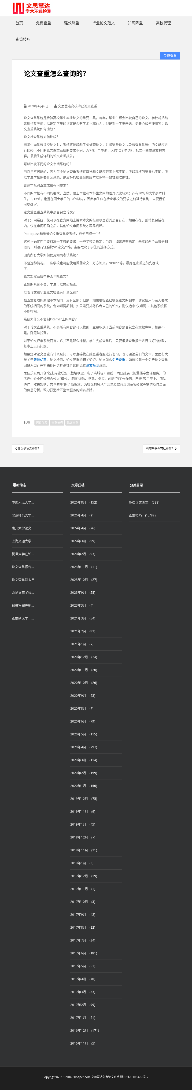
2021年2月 (78, 631)
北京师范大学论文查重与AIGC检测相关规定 (23, 515)
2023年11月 (79, 566)
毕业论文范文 (103, 23)
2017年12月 (79, 876)
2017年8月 (78, 927)
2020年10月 (79, 682)
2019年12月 (79, 798)
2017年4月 (78, 979)
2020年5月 (78, 734)
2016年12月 (79, 1030)
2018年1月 (78, 863)
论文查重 (72, 423)
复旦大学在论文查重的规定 (23, 554)
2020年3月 (78, 760)
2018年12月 (79, 837)
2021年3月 (78, 618)
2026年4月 (78, 515)
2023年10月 (79, 579)
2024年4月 (78, 528)
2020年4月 (78, 747)
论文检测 (92, 365)
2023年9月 (78, 592)
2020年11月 (79, 669)
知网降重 (135, 23)
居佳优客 (40, 359)
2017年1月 (78, 1017)
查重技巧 (22, 39)
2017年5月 (78, 966)
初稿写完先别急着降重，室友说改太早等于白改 (23, 605)
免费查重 (43, 23)
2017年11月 (79, 888)
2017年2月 (78, 1004)
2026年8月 (78, 502)
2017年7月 (78, 940)
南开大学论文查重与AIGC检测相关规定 (23, 528)
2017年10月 (79, 901)
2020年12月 (79, 657)
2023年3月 (78, 605)
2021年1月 (78, 644)
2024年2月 (78, 554)
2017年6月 (78, 953)
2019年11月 (79, 811)
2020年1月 (78, 785)
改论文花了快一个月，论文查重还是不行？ (23, 592)
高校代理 (163, 23)
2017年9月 (78, 914)
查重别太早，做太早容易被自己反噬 (23, 618)
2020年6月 (78, 721)
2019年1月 (78, 824)
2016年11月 (79, 1043)
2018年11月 (79, 850)
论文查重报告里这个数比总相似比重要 (23, 566)
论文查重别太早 (23, 579)
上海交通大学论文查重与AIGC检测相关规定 (23, 541)
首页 (19, 23)
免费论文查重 (138, 502)
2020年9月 (78, 695)
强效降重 (71, 23)
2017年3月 (78, 992)
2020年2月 (78, 773)
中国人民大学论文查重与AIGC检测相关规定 (23, 502)
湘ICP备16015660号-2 (134, 1077)
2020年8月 (78, 708)
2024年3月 (78, 541)
